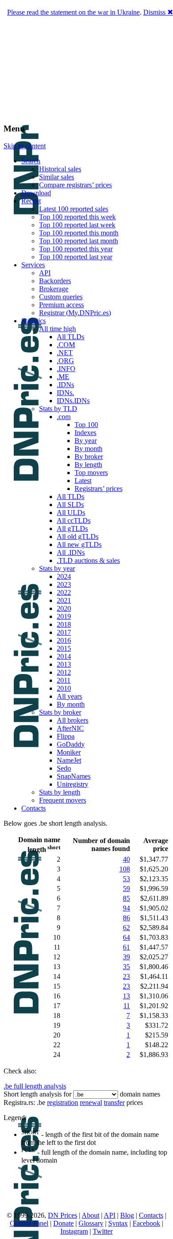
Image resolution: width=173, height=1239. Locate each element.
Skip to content (25, 146)
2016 (64, 640)
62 (126, 927)
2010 (64, 688)
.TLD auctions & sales (88, 560)
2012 (64, 672)
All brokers (72, 720)
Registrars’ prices (98, 488)
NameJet (69, 760)
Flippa (66, 736)
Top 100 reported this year (76, 249)
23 (126, 976)
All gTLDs (72, 528)
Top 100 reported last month (78, 241)
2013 (64, 664)
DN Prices (62, 1215)
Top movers (91, 472)
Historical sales (60, 169)
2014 (64, 656)
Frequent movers (62, 800)
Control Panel (29, 1223)
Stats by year (57, 568)
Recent (31, 201)
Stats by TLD (58, 408)
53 (126, 879)
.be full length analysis (35, 1086)
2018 (64, 624)
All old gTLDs (77, 536)
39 (126, 957)
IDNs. (65, 392)
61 (126, 947)
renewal (91, 1102)
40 (126, 859)
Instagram (74, 1231)
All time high (57, 329)
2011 (64, 680)
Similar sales (56, 177)
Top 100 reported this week (77, 217)
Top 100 (86, 424)
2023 (64, 584)
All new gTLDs (79, 544)
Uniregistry (72, 784)
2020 (64, 608)
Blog (127, 1215)
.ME (63, 376)
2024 (64, 576)
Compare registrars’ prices (75, 185)
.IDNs (65, 384)
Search (30, 161)
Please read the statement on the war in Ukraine (73, 12)
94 (126, 908)
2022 (64, 592)
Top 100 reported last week (77, 225)
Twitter (103, 1231)
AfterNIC (70, 728)
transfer (114, 1102)
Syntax (118, 1223)
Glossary (91, 1223)
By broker (89, 456)
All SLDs (70, 504)
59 (126, 888)
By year (86, 440)
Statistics (33, 321)
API (45, 273)
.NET (65, 352)
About (90, 1215)
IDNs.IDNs (73, 400)
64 (126, 937)
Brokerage (53, 289)
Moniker (69, 752)
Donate (63, 1223)
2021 (64, 600)
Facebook (146, 1223)
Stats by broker (60, 712)
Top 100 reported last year (75, 257)
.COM (66, 344)
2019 (64, 616)
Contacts (33, 808)
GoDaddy (71, 744)
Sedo (64, 768)
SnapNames (73, 776)
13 (126, 996)
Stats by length (59, 792)
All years (69, 696)
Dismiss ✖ (158, 12)
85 (126, 898)
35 (126, 966)
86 (126, 918)
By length (88, 464)
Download (36, 193)
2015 (64, 648)
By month (88, 448)
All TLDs (70, 336)
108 (124, 869)
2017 (64, 632)
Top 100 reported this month (78, 233)
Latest (83, 480)
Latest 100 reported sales (73, 209)
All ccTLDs (73, 520)
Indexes (85, 432)
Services (33, 265)
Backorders (55, 281)
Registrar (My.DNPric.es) (75, 313)
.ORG (65, 360)
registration (62, 1102)
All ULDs (71, 512)
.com (64, 416)
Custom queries (61, 297)
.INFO (66, 368)
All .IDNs (71, 552)
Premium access (61, 305)
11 (126, 1005)
